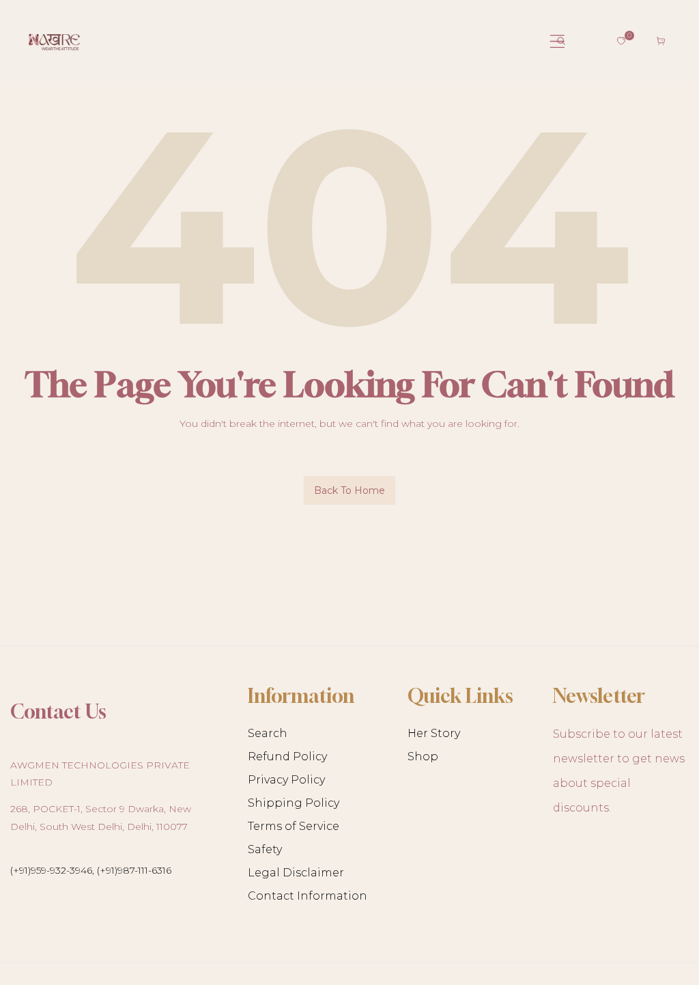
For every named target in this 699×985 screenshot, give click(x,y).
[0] (621, 41)
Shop (423, 756)
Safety (265, 849)
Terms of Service (293, 826)
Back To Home (349, 490)
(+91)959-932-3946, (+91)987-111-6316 (90, 870)
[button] (561, 41)
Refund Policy (287, 756)
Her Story (434, 733)
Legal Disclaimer (296, 872)
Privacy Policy (286, 779)
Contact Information (307, 895)
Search (267, 733)
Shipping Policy (293, 802)
